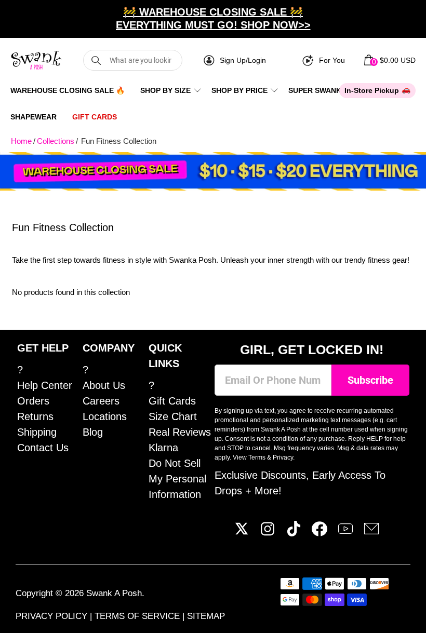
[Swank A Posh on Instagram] (267, 532)
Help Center (44, 385)
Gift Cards (94, 117)
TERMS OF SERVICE (138, 616)
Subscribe (370, 380)
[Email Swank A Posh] (371, 532)
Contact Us (43, 447)
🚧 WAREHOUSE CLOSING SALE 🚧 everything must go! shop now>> (213, 18)
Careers (101, 401)
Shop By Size (165, 90)
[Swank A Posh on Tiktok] (293, 532)
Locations (105, 416)
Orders (33, 401)
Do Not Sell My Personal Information (177, 478)
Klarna (163, 447)
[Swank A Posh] (36, 60)
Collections (55, 141)
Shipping (37, 432)
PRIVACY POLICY (53, 616)
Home (21, 141)
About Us (104, 385)
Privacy (283, 457)
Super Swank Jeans (327, 90)
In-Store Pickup (371, 90)
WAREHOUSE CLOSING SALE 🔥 (67, 90)
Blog (93, 432)
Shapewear (33, 117)
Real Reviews (180, 432)
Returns (35, 416)
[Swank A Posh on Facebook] (319, 532)
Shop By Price (239, 90)
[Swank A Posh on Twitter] (241, 532)
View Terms (249, 457)
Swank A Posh (114, 593)
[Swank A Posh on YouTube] (345, 532)
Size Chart (173, 416)
